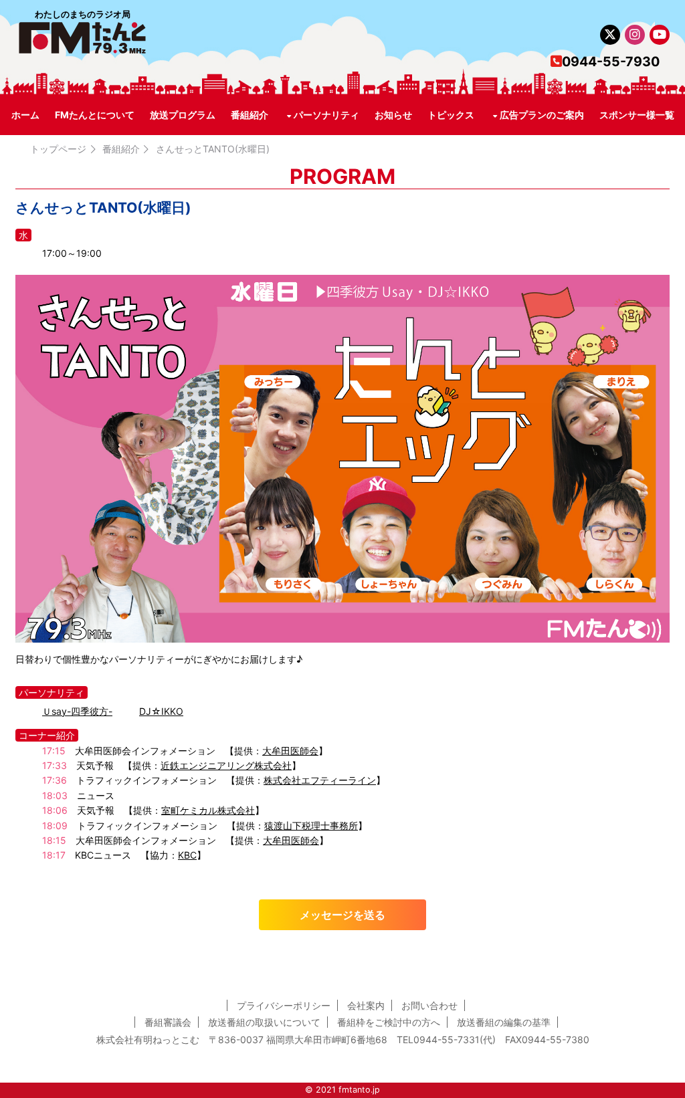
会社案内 (366, 1005)
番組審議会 (167, 1022)
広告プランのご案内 (542, 114)
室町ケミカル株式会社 (208, 810)
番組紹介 (249, 114)
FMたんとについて (94, 114)
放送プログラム (182, 114)
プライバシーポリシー (283, 1005)
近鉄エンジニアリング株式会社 (226, 765)
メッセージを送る (342, 914)
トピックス (450, 114)
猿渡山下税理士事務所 (311, 825)
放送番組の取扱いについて (264, 1022)
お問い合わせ (429, 1005)
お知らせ (393, 114)
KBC (187, 855)
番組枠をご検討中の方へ (388, 1022)
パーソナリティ (326, 114)
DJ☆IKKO (161, 711)
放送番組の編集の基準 (504, 1022)
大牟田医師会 (290, 750)
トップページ (58, 148)
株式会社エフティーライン (320, 780)
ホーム (25, 114)
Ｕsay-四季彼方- (77, 711)
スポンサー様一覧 (636, 114)
